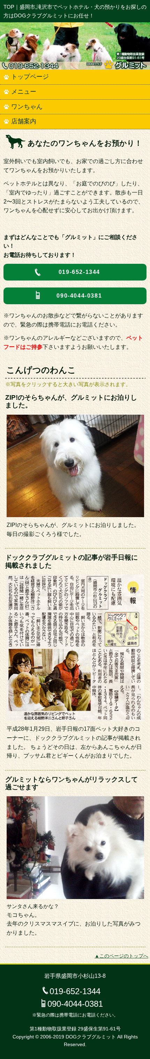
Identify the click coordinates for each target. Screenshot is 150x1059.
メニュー (23, 91)
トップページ (30, 76)
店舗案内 (23, 121)
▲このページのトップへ (121, 956)
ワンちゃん (27, 106)
